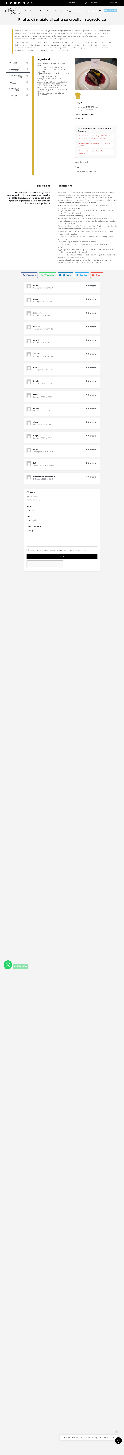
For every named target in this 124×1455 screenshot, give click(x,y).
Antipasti (19, 62)
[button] (29, 275)
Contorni (19, 95)
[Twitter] (10, 2)
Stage (61, 11)
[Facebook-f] (6, 2)
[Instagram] (19, 2)
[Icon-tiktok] (28, 2)
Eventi (94, 11)
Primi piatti (19, 69)
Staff (101, 11)
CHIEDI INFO (20, 966)
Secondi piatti (19, 75)
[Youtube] (15, 2)
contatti (72, 3)
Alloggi (68, 11)
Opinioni (50, 11)
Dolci (19, 82)
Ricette (87, 11)
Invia (62, 557)
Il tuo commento (34, 526)
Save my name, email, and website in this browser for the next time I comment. (59, 550)
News (35, 11)
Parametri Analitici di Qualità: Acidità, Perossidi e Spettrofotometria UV (95, 137)
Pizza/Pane (19, 88)
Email (29, 516)
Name (29, 506)
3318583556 (92, 3)
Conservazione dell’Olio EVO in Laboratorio (92, 152)
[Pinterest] (23, 2)
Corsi (26, 11)
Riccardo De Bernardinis (44, 477)
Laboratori (78, 11)
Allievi (42, 11)
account (113, 3)
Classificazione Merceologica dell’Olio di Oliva (95, 144)
